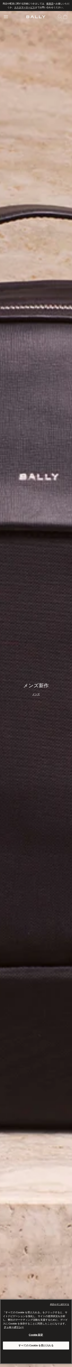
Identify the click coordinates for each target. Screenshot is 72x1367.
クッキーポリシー (14, 1327)
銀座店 (49, 3)
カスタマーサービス (24, 7)
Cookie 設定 (36, 1334)
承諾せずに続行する (59, 1304)
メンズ (36, 699)
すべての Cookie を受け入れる (35, 1345)
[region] (36, 689)
